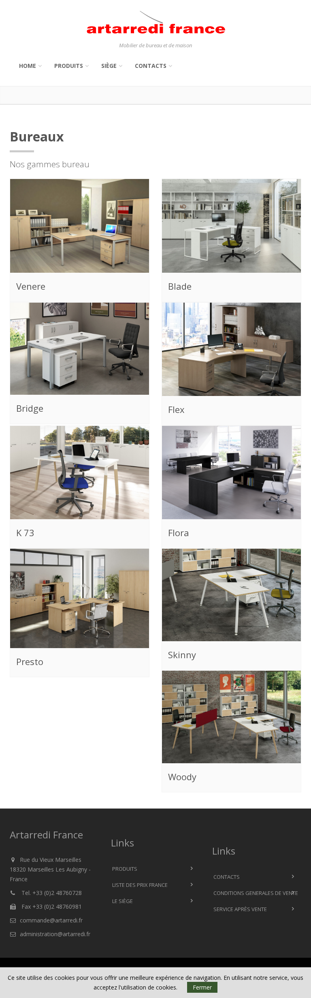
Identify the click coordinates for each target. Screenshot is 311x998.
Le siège (122, 901)
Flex (176, 409)
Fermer (202, 987)
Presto (29, 661)
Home (27, 65)
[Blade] (231, 226)
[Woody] (231, 717)
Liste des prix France (140, 885)
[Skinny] (231, 595)
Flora (178, 532)
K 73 (25, 532)
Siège (109, 65)
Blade (180, 286)
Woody (182, 777)
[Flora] (231, 472)
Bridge (29, 408)
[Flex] (231, 349)
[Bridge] (79, 349)
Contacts (150, 65)
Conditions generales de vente (255, 893)
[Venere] (79, 226)
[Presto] (79, 598)
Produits (68, 65)
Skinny (182, 654)
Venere (30, 286)
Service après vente (240, 909)
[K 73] (80, 473)
